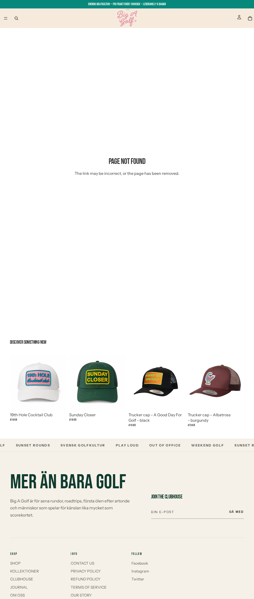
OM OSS (17, 595)
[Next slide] (60, 381)
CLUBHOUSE (21, 579)
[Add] (58, 400)
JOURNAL (19, 587)
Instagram (140, 571)
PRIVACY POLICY (86, 571)
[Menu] (5, 18)
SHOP (15, 563)
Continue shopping (127, 191)
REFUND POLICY (85, 579)
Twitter (137, 579)
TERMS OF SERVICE (89, 587)
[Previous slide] (15, 381)
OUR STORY (81, 595)
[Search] (16, 18)
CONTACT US (82, 563)
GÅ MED (236, 512)
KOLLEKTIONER (24, 571)
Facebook (139, 563)
